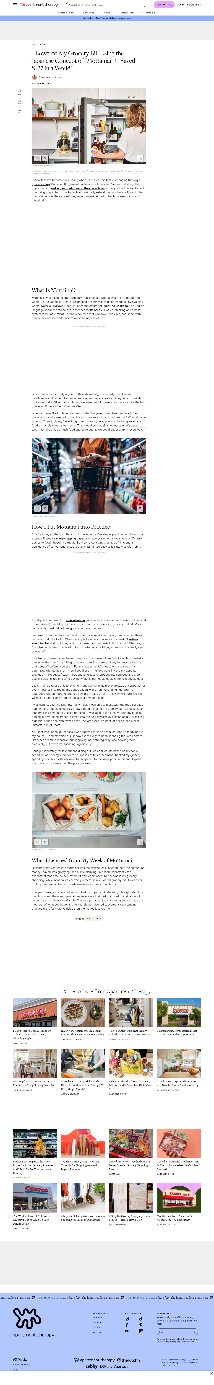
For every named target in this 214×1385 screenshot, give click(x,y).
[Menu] (15, 5)
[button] (140, 158)
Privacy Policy (187, 1342)
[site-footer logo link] (20, 1360)
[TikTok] (141, 1319)
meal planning (75, 620)
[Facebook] (127, 1325)
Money (43, 44)
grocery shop (41, 184)
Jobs (15, 1369)
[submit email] (194, 1331)
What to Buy (149, 12)
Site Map (97, 1332)
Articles (107, 12)
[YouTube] (127, 1331)
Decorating (88, 12)
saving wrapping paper (69, 538)
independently (41, 171)
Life (34, 44)
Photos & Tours (66, 12)
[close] (211, 1373)
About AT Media (21, 1364)
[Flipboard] (141, 1331)
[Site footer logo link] (51, 1321)
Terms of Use (169, 1342)
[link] (35, 1034)
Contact (97, 1327)
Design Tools (127, 12)
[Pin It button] (45, 158)
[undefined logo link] (39, 5)
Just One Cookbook (116, 306)
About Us (98, 1322)
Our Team (98, 1317)
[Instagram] (127, 1319)
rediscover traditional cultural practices (78, 188)
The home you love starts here (41, 1297)
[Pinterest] (141, 1325)
